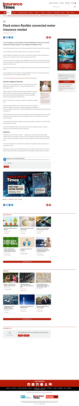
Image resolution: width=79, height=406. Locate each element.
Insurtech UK (11, 199)
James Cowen (23, 290)
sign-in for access (66, 86)
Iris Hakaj (6, 312)
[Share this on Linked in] (9, 37)
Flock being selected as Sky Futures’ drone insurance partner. (22, 78)
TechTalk (20, 199)
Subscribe (67, 3)
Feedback (69, 388)
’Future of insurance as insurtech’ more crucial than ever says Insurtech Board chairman (45, 96)
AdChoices (49, 388)
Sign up (6, 166)
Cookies (55, 388)
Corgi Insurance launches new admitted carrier (26, 307)
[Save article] (50, 37)
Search (75, 7)
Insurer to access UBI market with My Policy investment (43, 229)
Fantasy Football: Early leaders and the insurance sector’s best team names (10, 250)
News (4, 21)
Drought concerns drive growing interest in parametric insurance (9, 307)
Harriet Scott (23, 311)
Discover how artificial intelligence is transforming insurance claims (66, 66)
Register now (67, 81)
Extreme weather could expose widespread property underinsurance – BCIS (43, 286)
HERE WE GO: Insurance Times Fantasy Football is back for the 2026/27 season (23, 15)
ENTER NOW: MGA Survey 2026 (46, 15)
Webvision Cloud (42, 403)
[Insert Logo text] (12, 8)
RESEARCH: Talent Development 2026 (61, 15)
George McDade (41, 254)
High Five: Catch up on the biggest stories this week (9, 285)
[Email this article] (12, 37)
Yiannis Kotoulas (8, 254)
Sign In (72, 3)
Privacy (30, 388)
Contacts (14, 388)
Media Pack (43, 388)
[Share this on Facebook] (4, 37)
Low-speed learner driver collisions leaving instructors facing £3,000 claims (43, 250)
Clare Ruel (6, 33)
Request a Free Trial (53, 3)
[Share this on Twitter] (7, 37)
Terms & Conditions (22, 388)
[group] (72, 12)
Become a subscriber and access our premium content (45, 101)
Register (62, 3)
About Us (8, 388)
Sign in (35, 34)
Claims (6, 199)
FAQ (65, 388)
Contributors (36, 388)
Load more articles (27, 261)
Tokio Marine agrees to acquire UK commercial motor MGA (26, 286)
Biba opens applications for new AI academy (43, 307)
